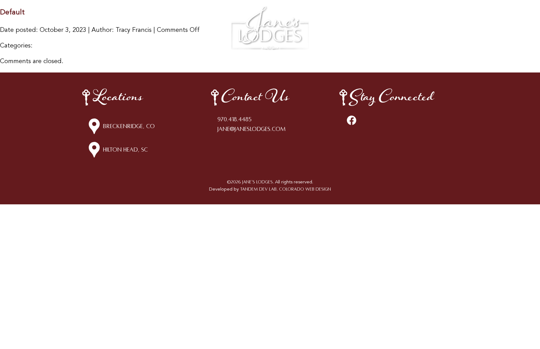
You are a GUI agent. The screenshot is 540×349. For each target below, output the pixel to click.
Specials (331, 18)
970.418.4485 (235, 119)
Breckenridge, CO (129, 126)
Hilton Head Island (200, 18)
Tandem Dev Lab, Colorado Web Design (285, 189)
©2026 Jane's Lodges (250, 182)
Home (127, 18)
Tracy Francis (134, 30)
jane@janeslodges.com (252, 129)
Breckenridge (156, 18)
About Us (358, 18)
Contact (386, 18)
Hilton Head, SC (125, 150)
